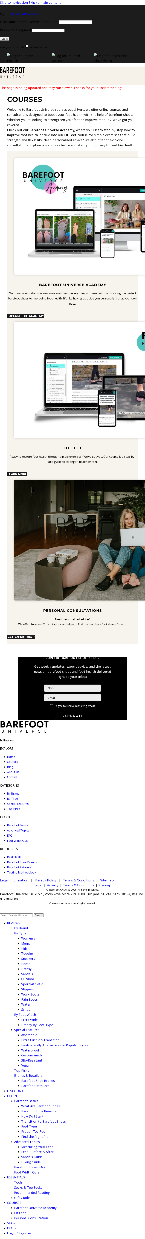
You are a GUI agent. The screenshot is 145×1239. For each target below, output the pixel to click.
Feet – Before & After (37, 1152)
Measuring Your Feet (37, 1147)
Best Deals (14, 857)
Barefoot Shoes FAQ (29, 1167)
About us (13, 772)
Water (26, 1004)
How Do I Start (32, 1116)
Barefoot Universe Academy (35, 1208)
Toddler (27, 953)
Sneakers (28, 958)
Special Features (18, 804)
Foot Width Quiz (17, 841)
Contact (12, 777)
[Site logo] (12, 77)
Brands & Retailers (28, 1075)
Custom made (31, 1055)
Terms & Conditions (78, 880)
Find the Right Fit (34, 1136)
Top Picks (13, 809)
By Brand (13, 793)
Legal (38, 885)
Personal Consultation (31, 1218)
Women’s (28, 938)
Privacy (53, 885)
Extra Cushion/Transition (40, 1040)
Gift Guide (22, 1198)
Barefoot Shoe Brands (22, 862)
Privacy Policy (45, 880)
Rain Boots (29, 999)
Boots (25, 964)
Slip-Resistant (31, 1060)
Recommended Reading (32, 1192)
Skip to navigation (14, 2)
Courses (12, 762)
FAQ (9, 835)
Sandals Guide (32, 1157)
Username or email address (29, 22)
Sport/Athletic (32, 984)
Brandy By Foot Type (37, 1025)
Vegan (26, 1065)
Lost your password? (12, 47)
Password (15, 30)
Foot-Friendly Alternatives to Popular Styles (54, 1045)
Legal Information (14, 880)
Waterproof (30, 1050)
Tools (18, 1182)
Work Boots (30, 994)
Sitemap (107, 880)
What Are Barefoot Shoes (40, 1106)
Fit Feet (20, 1213)
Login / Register (19, 1233)
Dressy (26, 969)
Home (11, 757)
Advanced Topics (18, 830)
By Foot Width (25, 1014)
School (26, 1009)
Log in (4, 38)
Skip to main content (45, 2)
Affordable (29, 1035)
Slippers (27, 989)
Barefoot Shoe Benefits (39, 1111)
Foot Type (29, 1126)
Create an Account (25, 13)
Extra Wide (29, 1020)
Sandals (27, 974)
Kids (24, 948)
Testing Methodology (21, 872)
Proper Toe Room (34, 1131)
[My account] (72, 7)
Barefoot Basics (17, 825)
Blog (10, 767)
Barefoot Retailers (19, 867)
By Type (12, 799)
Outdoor (27, 979)
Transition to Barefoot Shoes (43, 1121)
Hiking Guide (31, 1162)
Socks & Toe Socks (28, 1187)
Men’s (25, 943)
